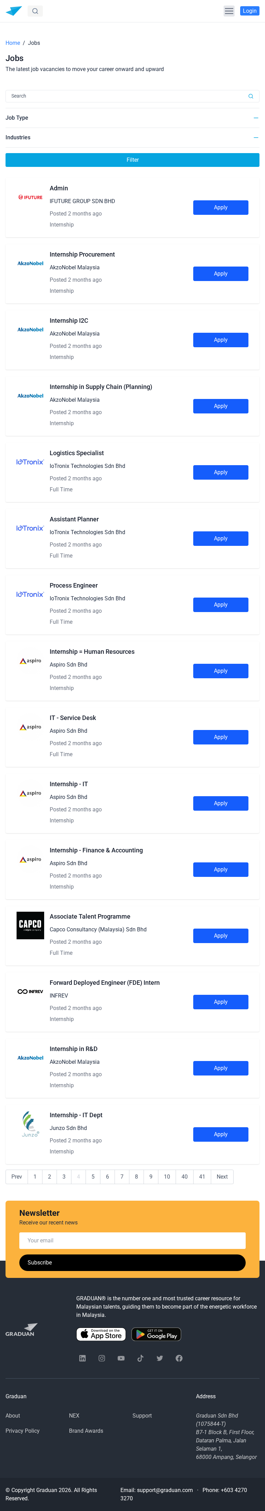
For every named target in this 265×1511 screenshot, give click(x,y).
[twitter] (160, 1358)
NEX (74, 1415)
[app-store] (101, 1334)
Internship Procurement (82, 254)
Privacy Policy (23, 1431)
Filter (133, 160)
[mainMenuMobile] (229, 11)
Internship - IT (69, 784)
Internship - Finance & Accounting (96, 850)
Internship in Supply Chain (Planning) (101, 386)
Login (250, 11)
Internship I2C (69, 320)
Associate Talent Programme (90, 916)
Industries (18, 137)
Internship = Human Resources (92, 651)
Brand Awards (86, 1431)
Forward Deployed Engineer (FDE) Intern (105, 982)
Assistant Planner (74, 519)
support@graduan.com (165, 1490)
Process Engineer (74, 585)
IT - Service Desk (73, 717)
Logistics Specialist (77, 453)
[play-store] (156, 1334)
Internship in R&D (74, 1048)
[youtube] (121, 1358)
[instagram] (102, 1358)
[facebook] (179, 1358)
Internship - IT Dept (76, 1115)
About (13, 1415)
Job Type (17, 117)
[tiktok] (140, 1358)
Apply (221, 207)
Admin (59, 188)
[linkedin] (82, 1358)
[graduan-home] (14, 11)
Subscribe (40, 1262)
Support (142, 1415)
